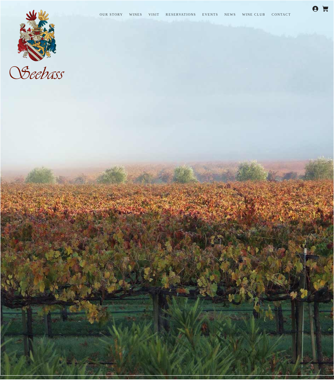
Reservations (181, 14)
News (230, 14)
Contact (281, 14)
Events (210, 14)
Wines (135, 14)
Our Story (111, 14)
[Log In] (316, 11)
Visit (153, 14)
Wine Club (253, 14)
